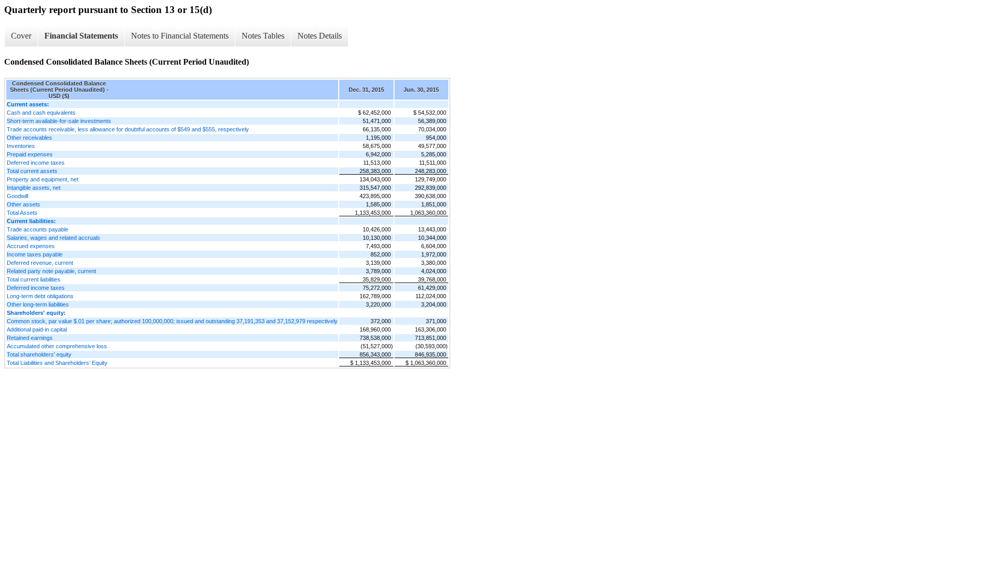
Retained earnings (30, 338)
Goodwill (17, 196)
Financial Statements (81, 35)
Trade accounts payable (37, 229)
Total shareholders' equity (39, 354)
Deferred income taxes (36, 163)
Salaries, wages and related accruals (53, 238)
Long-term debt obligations (40, 296)
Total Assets (22, 213)
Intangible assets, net (34, 188)
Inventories (21, 146)
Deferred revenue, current (40, 263)
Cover (21, 35)
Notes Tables (263, 35)
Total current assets (32, 171)
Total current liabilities (34, 279)
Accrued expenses (31, 246)
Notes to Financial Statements (180, 35)
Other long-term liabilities (38, 304)
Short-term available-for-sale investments (59, 121)
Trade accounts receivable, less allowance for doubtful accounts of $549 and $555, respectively (128, 129)
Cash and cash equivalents (41, 112)
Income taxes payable (35, 254)
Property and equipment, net (42, 179)
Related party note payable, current (51, 271)
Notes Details (319, 35)
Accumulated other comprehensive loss (57, 346)
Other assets (23, 204)
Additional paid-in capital (37, 329)
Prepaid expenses (30, 154)
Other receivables (29, 137)
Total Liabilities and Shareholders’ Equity (57, 363)
